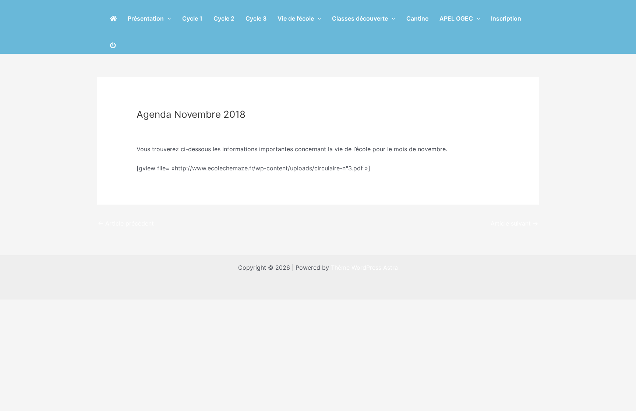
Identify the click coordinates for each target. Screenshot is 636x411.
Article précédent (126, 223)
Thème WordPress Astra (364, 267)
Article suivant (514, 223)
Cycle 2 (223, 18)
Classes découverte (360, 18)
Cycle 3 (255, 18)
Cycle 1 (192, 18)
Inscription (506, 18)
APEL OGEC (456, 18)
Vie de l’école (296, 18)
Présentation (146, 18)
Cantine (417, 18)
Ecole (148, 128)
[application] (167, 18)
